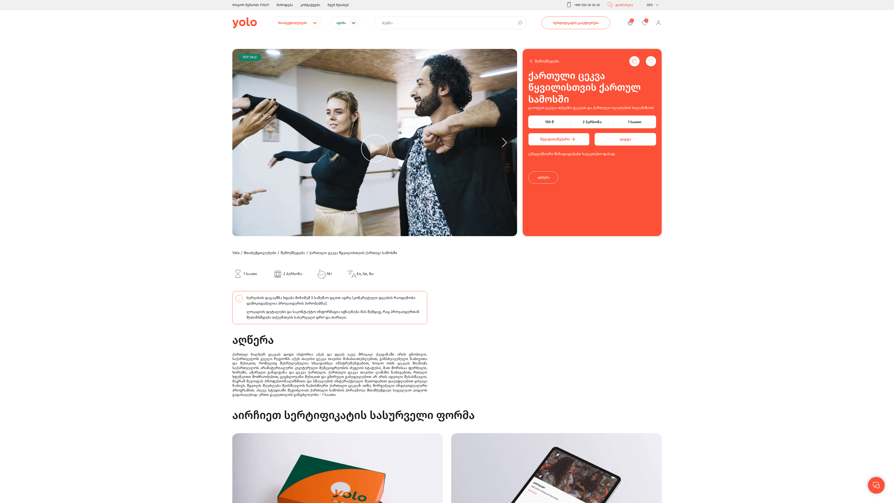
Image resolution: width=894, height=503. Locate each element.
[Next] (504, 142)
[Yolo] (244, 22)
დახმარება (624, 5)
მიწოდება (285, 5)
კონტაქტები (310, 5)
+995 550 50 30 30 (587, 5)
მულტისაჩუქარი (555, 139)
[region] (447, 251)
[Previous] (245, 142)
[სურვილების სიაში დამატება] (651, 61)
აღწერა (543, 178)
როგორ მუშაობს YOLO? (250, 5)
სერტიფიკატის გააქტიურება (576, 23)
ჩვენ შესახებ (338, 5)
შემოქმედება (547, 61)
